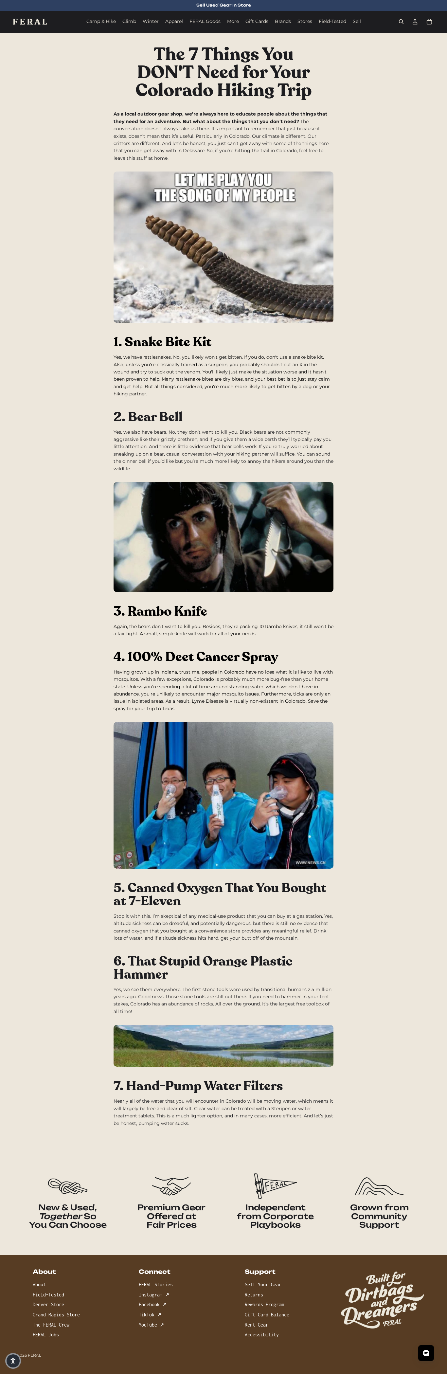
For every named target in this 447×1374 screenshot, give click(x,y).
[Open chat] (426, 1353)
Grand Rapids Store (56, 1314)
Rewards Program (264, 1305)
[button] (13, 1361)
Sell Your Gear (263, 1285)
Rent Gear (256, 1325)
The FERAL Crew (51, 1325)
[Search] (401, 21)
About (39, 1285)
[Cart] (429, 21)
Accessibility (262, 1335)
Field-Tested (48, 1294)
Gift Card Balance (267, 1314)
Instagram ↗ (154, 1294)
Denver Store (48, 1305)
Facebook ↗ (153, 1305)
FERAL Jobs (46, 1335)
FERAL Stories (156, 1285)
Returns (254, 1294)
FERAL (34, 1355)
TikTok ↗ (150, 1314)
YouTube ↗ (151, 1325)
